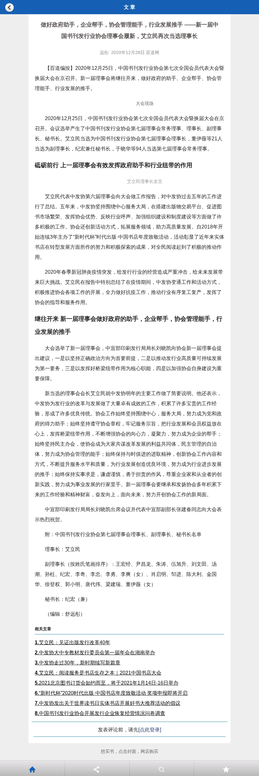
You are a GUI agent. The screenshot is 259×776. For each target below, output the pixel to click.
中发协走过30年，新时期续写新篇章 (77, 662)
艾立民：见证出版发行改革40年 (72, 642)
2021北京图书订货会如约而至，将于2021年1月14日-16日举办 (106, 683)
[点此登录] (149, 729)
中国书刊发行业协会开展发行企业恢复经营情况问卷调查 (100, 713)
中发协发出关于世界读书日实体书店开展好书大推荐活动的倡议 (107, 703)
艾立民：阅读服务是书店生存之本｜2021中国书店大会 (98, 672)
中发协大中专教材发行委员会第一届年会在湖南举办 (95, 652)
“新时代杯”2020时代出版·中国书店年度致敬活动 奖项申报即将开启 (111, 693)
